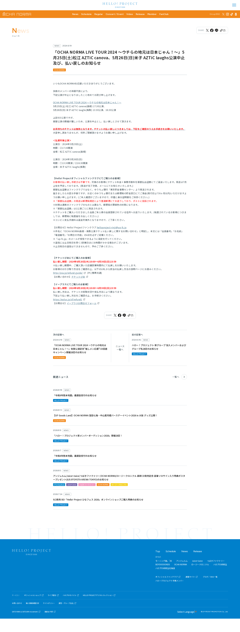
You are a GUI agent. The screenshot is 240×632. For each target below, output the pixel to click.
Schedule (86, 14)
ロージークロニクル (200, 564)
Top (157, 551)
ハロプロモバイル (69, 595)
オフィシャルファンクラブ (166, 576)
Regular (98, 14)
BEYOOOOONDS (162, 564)
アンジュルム (182, 560)
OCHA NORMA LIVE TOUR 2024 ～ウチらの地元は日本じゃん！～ (87, 102)
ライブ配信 (52, 595)
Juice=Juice (197, 560)
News (75, 14)
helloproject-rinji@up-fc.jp (112, 227)
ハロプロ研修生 (220, 564)
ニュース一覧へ (120, 347)
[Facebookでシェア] (211, 30)
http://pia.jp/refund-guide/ (68, 272)
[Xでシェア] (207, 30)
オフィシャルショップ (32, 595)
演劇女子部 (48, 612)
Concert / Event (115, 14)
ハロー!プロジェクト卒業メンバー (169, 580)
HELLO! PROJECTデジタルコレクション (98, 595)
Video (129, 14)
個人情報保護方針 (32, 603)
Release (140, 14)
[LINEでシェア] (216, 30)
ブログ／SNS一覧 (210, 576)
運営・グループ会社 (66, 603)
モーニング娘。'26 (163, 560)
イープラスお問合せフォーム (81, 303)
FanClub (163, 14)
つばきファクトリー (216, 560)
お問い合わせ (17, 603)
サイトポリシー (49, 603)
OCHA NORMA (180, 564)
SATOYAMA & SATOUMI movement (25, 612)
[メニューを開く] (234, 5)
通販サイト (190, 576)
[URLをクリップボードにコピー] (223, 30)
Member (152, 14)
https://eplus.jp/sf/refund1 (67, 299)
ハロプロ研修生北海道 (165, 568)
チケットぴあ (78, 276)
